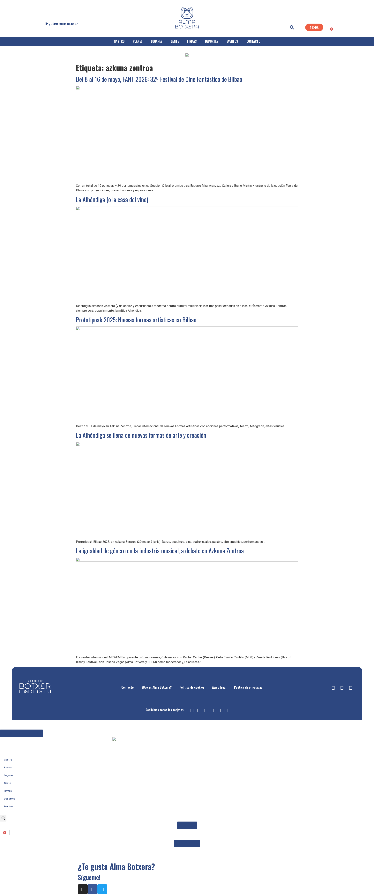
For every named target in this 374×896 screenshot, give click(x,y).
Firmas (8, 790)
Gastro (8, 759)
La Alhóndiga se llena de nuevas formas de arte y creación (141, 435)
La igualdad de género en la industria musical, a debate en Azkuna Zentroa (160, 550)
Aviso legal (219, 687)
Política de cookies (191, 687)
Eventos (8, 806)
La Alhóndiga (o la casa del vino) (112, 199)
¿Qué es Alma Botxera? (156, 687)
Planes (8, 767)
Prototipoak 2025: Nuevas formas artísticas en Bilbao (136, 319)
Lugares (8, 775)
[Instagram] (333, 687)
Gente (7, 783)
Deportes (9, 798)
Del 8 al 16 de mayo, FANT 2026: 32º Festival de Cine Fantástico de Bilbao (159, 79)
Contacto (127, 687)
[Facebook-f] (342, 687)
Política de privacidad (248, 687)
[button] (291, 27)
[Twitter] (351, 687)
